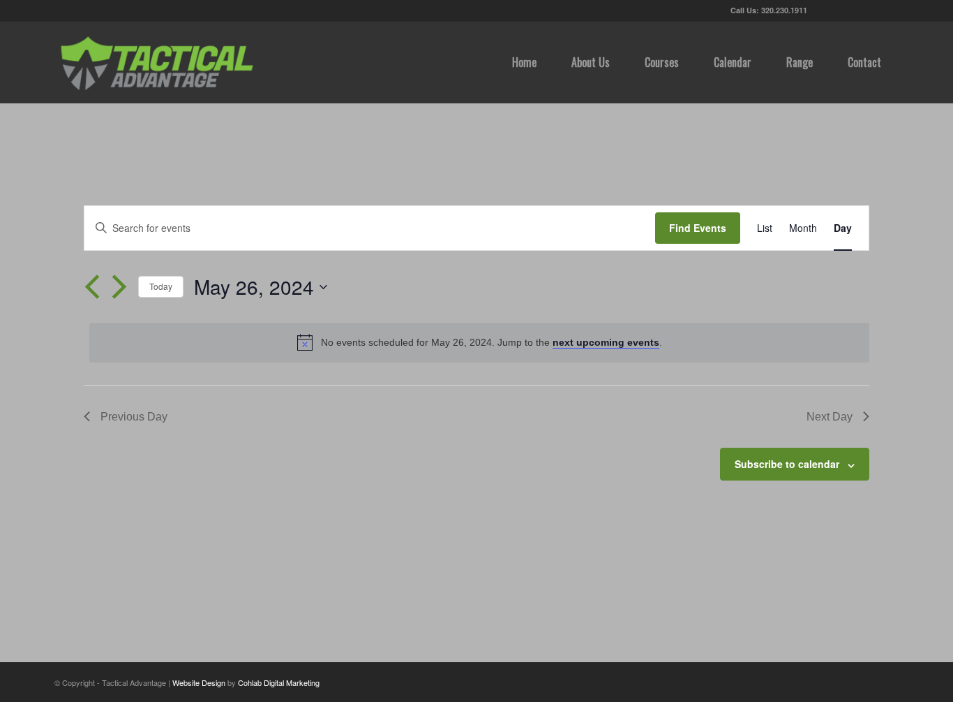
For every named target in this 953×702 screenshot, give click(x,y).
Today (160, 286)
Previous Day (133, 417)
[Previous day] (92, 287)
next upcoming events (606, 342)
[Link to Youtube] (867, 10)
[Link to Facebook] (846, 10)
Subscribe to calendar (787, 464)
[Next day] (119, 287)
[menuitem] (524, 62)
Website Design (198, 682)
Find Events (697, 228)
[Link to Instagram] (888, 10)
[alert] (479, 342)
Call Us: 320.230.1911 (768, 10)
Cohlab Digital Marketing (279, 682)
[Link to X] (825, 10)
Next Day (829, 417)
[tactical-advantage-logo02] (156, 62)
